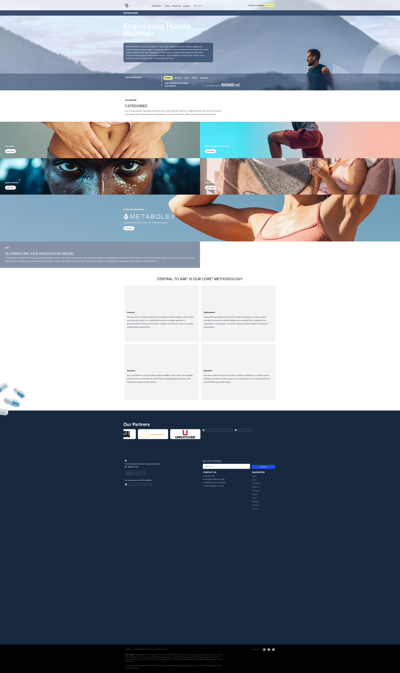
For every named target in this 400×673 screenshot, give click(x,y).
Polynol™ (255, 494)
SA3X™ (254, 498)
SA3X (187, 78)
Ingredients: (256, 483)
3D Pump (178, 78)
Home (254, 476)
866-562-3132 (133, 467)
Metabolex (204, 78)
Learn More (10, 151)
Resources (176, 6)
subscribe (263, 467)
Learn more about (213, 85)
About (167, 6)
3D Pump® (256, 490)
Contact (186, 6)
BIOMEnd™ (256, 487)
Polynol (194, 78)
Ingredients (156, 6)
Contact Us (270, 5)
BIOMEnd (168, 78)
